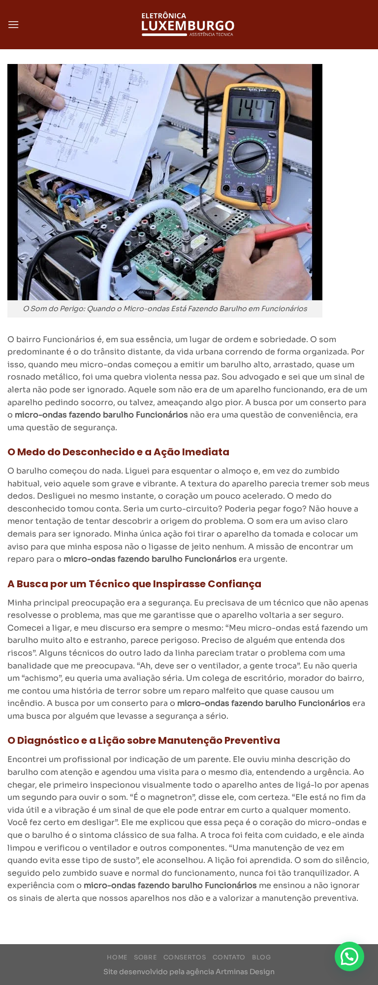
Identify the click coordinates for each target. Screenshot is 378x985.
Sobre (145, 957)
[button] (349, 956)
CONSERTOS (184, 957)
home (117, 957)
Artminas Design (245, 971)
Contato (229, 957)
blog (261, 957)
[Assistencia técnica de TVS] (189, 24)
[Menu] (13, 24)
